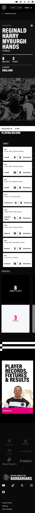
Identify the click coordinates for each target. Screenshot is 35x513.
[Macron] (10, 442)
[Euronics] (25, 451)
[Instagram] (29, 2)
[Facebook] (33, 2)
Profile (17, 129)
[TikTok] (21, 2)
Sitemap (5, 506)
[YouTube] (16, 2)
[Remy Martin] (10, 461)
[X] (25, 2)
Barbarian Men (10, 13)
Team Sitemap (7, 509)
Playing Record (6, 129)
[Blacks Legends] (25, 461)
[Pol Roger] (10, 451)
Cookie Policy (7, 503)
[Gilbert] (25, 441)
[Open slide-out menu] (28, 8)
